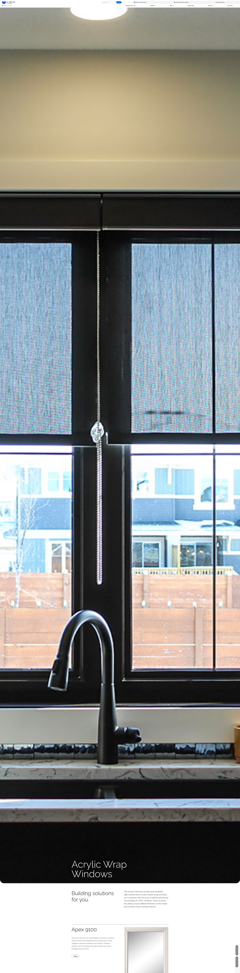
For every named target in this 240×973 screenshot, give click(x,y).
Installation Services (130, 5)
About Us (210, 5)
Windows (152, 5)
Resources (230, 5)
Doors (171, 5)
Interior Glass (191, 5)
